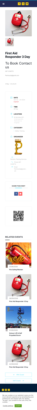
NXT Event (17, 381)
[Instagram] (23, 3)
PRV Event (20, 375)
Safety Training (19, 131)
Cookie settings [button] (8, 406)
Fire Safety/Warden (16, 270)
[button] (3, 3)
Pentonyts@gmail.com (20, 170)
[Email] (20, 194)
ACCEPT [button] (18, 405)
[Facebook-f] (19, 3)
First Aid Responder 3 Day (18, 301)
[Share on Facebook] (16, 194)
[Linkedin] (27, 3)
